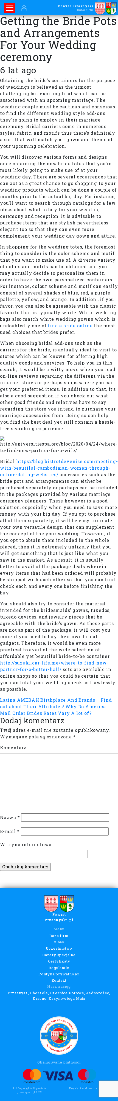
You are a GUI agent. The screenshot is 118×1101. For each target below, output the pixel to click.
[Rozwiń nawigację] (9, 8)
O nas (59, 942)
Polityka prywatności (59, 974)
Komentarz (13, 747)
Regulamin (59, 967)
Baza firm (58, 935)
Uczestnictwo (59, 948)
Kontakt (59, 980)
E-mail (9, 831)
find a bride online (70, 325)
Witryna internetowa (26, 844)
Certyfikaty (59, 961)
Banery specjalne (59, 954)
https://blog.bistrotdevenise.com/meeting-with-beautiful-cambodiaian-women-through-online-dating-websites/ (59, 467)
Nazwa (10, 817)
